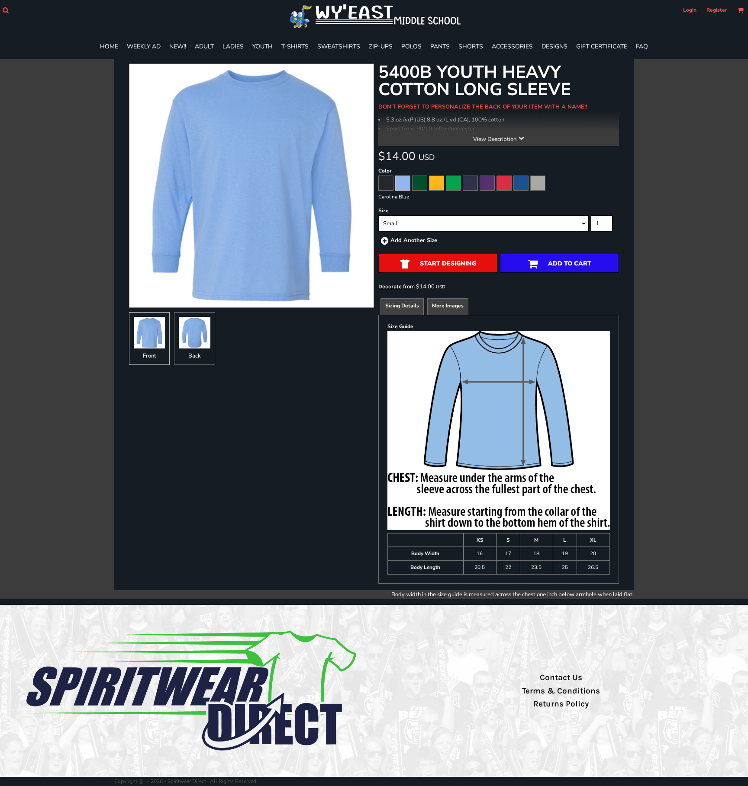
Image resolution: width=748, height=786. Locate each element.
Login (689, 9)
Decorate (390, 286)
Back (194, 356)
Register (716, 9)
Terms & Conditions (561, 691)
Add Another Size (413, 240)
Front (149, 356)
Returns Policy (561, 704)
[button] (5, 10)
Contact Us (561, 677)
